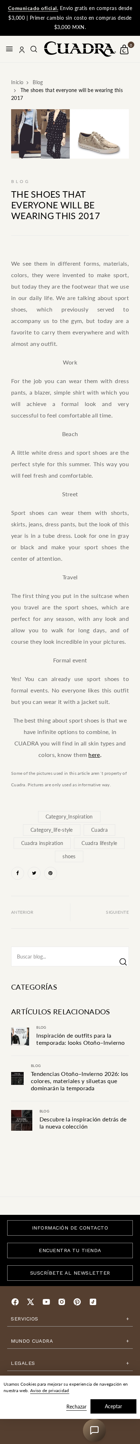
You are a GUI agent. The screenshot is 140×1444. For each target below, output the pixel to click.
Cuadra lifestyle (99, 843)
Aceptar (113, 1406)
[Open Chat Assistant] (94, 1430)
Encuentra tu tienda (70, 1250)
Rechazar (76, 1407)
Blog (41, 1027)
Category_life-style (52, 830)
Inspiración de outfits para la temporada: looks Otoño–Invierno (80, 1039)
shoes (69, 856)
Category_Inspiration (69, 816)
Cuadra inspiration (42, 843)
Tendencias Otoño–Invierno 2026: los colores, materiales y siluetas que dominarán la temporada (80, 1080)
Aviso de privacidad (49, 1390)
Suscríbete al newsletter (70, 1273)
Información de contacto (70, 1228)
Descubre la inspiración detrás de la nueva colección (83, 1123)
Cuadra (99, 830)
